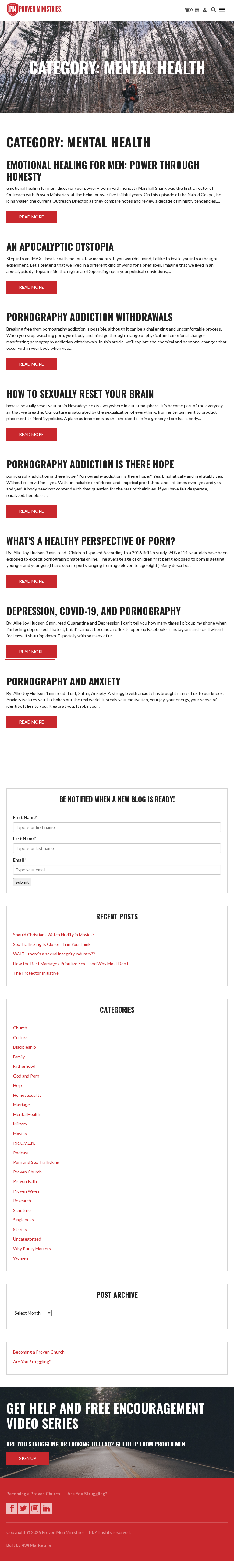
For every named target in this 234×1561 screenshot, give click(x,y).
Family (19, 1056)
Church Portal (205, 10)
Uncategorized (27, 1238)
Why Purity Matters (32, 1248)
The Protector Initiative (36, 972)
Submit (22, 882)
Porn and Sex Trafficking (36, 1162)
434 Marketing (36, 1545)
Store (197, 10)
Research (22, 1200)
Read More (31, 216)
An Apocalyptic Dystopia (60, 246)
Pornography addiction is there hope (90, 464)
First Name (25, 817)
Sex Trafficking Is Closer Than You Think (51, 944)
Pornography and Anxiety (63, 681)
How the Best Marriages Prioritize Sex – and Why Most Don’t (71, 963)
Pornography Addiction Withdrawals (89, 317)
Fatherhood (24, 1066)
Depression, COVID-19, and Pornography (93, 611)
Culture (20, 1037)
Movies (20, 1133)
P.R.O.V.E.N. (24, 1142)
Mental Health (26, 1114)
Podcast (21, 1152)
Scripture (22, 1210)
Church (20, 1027)
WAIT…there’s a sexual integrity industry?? (54, 953)
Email (19, 859)
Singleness (23, 1219)
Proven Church (27, 1171)
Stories (20, 1229)
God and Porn (26, 1075)
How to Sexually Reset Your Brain (80, 393)
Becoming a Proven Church (39, 1351)
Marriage (21, 1104)
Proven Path (25, 1181)
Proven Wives (26, 1191)
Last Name (24, 838)
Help (17, 1085)
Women (20, 1258)
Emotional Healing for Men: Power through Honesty (102, 170)
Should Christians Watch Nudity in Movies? (53, 934)
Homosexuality (27, 1095)
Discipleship (24, 1047)
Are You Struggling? (32, 1361)
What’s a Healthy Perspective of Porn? (90, 540)
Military (20, 1123)
